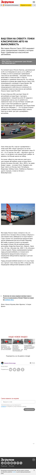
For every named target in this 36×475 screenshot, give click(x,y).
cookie (14, 472)
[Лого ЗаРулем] (7, 2)
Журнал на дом (26, 5)
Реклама (11, 466)
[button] (34, 470)
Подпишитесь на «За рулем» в (18, 356)
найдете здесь (9, 300)
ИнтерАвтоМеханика (11, 5)
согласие (3, 406)
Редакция (4, 466)
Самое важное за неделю (10, 398)
